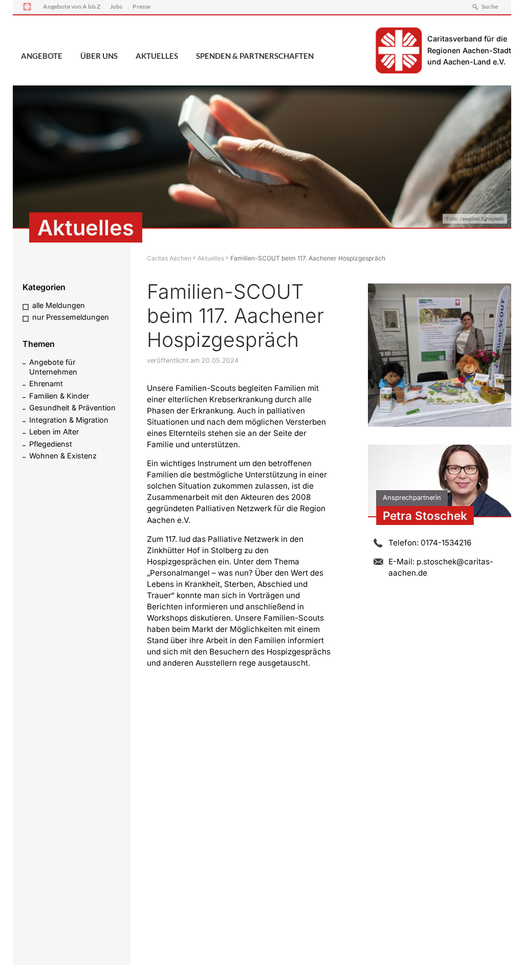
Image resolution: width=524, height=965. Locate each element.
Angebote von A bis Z (71, 6)
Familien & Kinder (59, 395)
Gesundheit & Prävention (72, 407)
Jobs (116, 6)
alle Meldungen (58, 305)
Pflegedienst (50, 444)
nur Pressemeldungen (70, 317)
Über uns (99, 55)
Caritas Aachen (169, 258)
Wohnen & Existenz (63, 455)
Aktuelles (157, 55)
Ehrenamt (46, 383)
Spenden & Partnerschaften (255, 55)
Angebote (41, 55)
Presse (141, 6)
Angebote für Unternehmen (53, 367)
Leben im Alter (54, 431)
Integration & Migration (68, 419)
